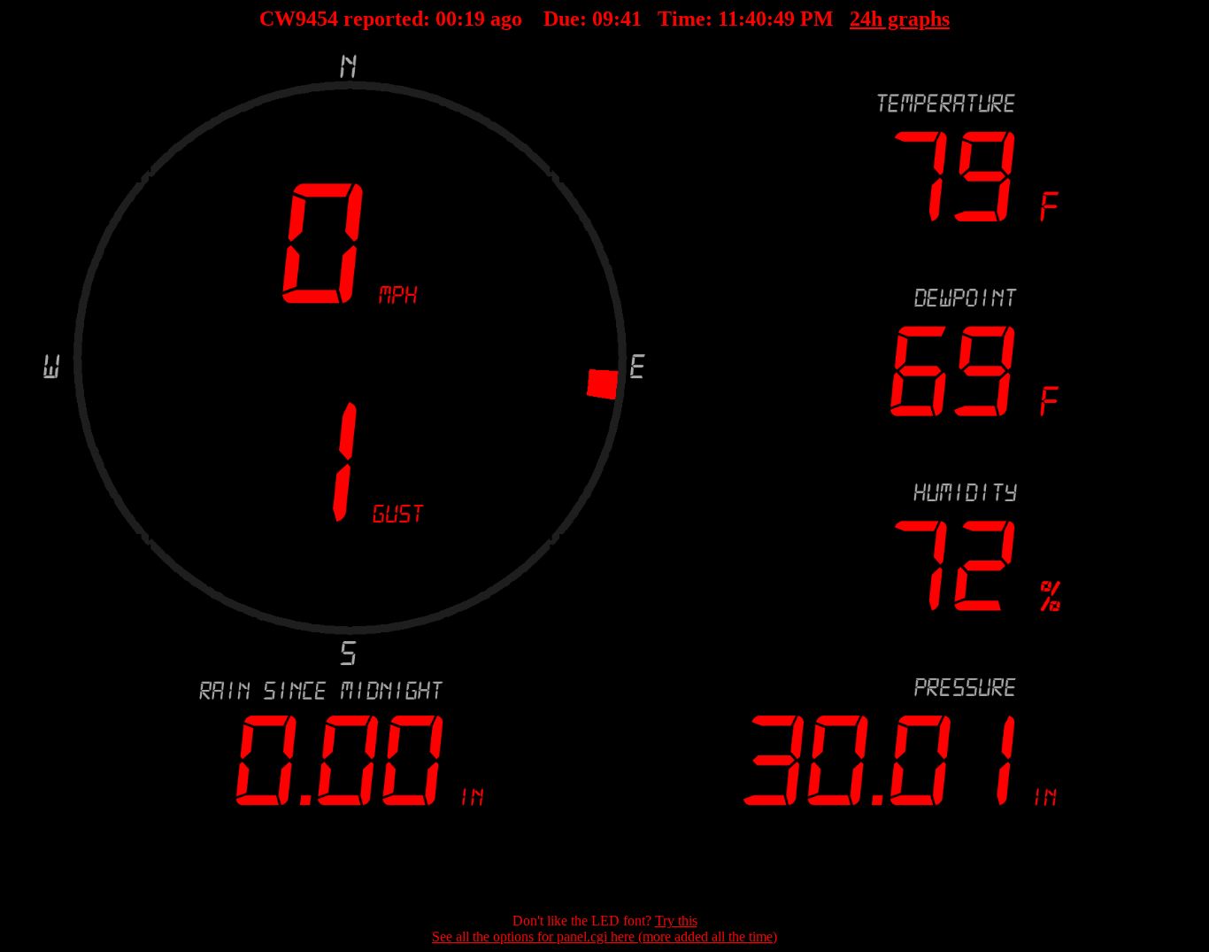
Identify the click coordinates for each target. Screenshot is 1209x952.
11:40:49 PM (776, 18)
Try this (676, 920)
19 (474, 18)
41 (631, 18)
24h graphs (900, 18)
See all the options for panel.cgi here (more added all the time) (604, 936)
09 (602, 18)
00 (446, 18)
